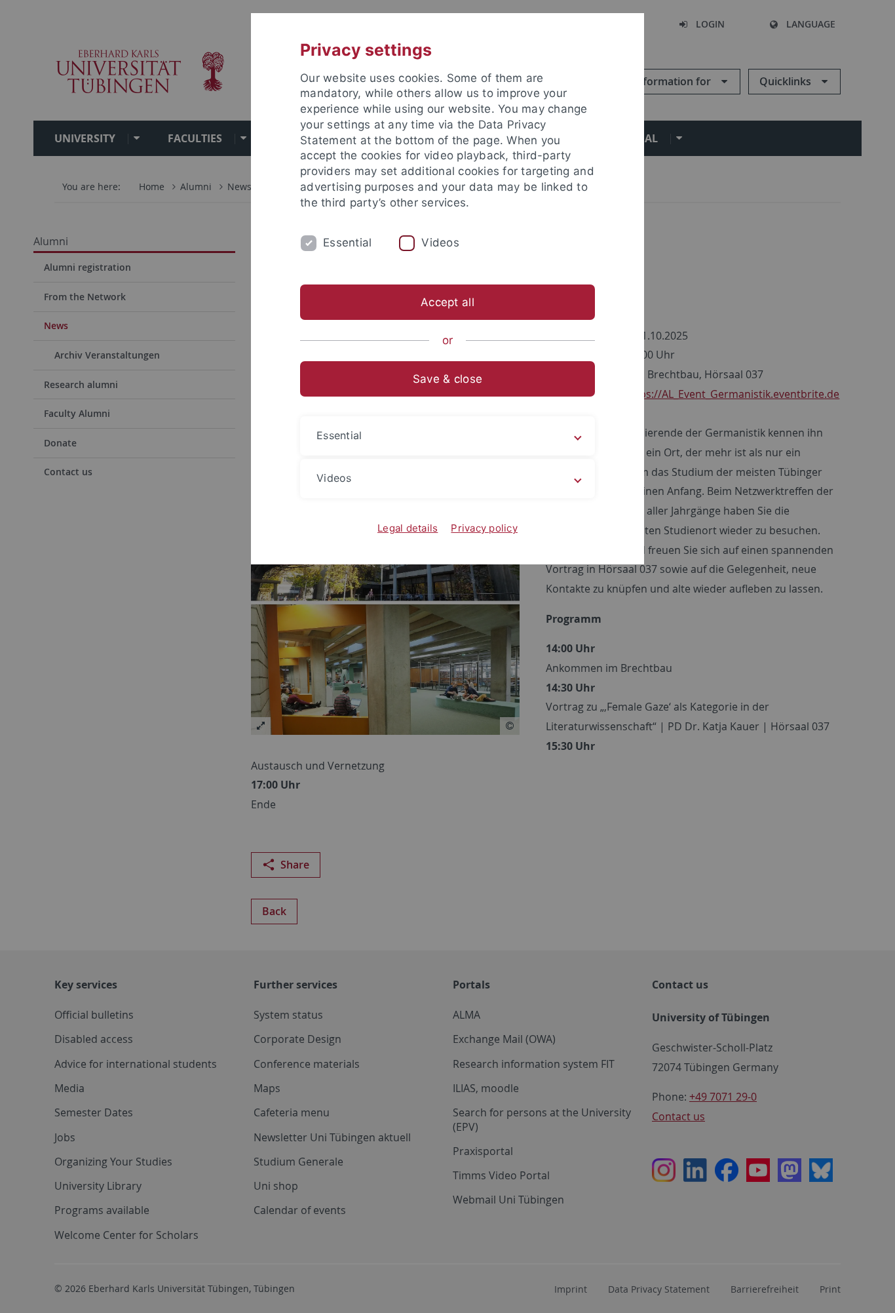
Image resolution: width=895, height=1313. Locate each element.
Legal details (407, 528)
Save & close (447, 378)
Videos (440, 242)
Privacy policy (484, 528)
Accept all (447, 302)
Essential (347, 242)
